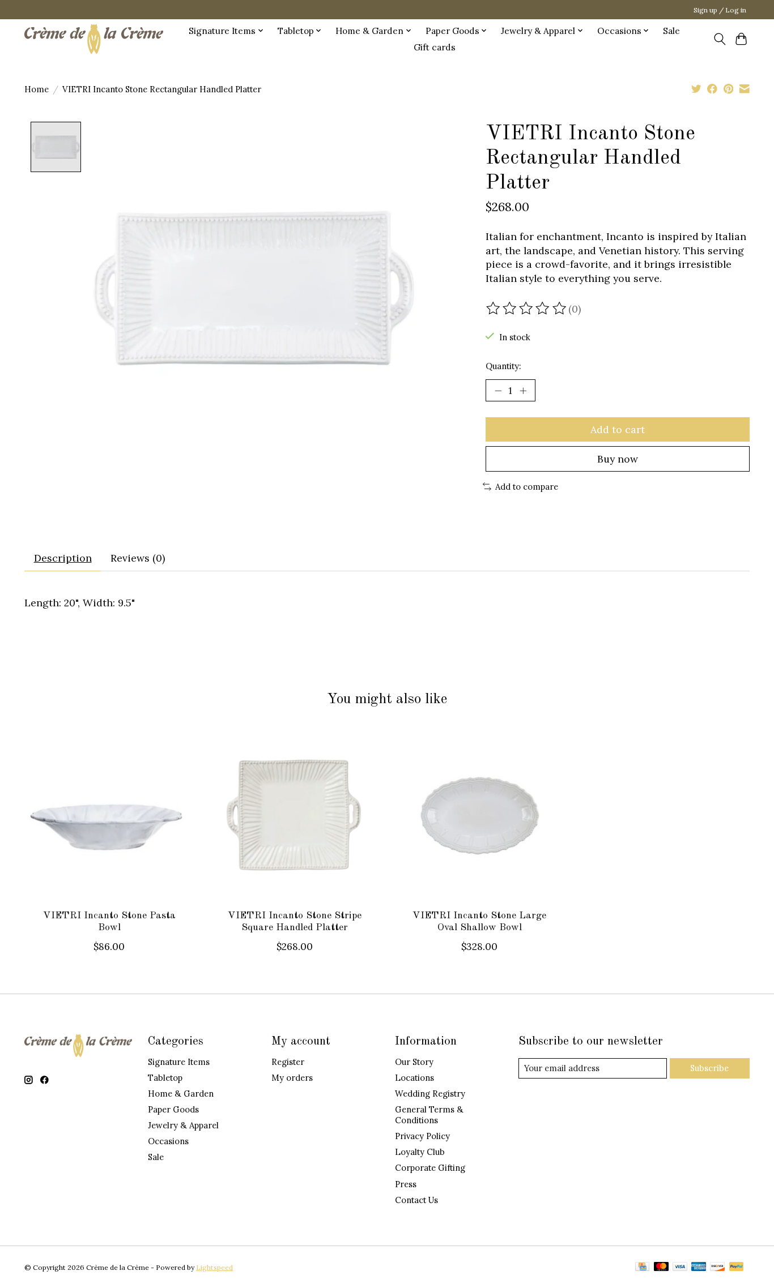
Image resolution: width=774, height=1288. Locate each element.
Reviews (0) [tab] (137, 557)
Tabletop (165, 1077)
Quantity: (503, 366)
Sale (671, 30)
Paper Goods (173, 1109)
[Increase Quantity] (523, 391)
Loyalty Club (420, 1151)
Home (36, 89)
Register (287, 1061)
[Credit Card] (642, 1267)
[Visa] (680, 1267)
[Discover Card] (717, 1267)
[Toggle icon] (719, 39)
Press (405, 1184)
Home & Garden (181, 1093)
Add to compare (526, 486)
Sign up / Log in (720, 10)
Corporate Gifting (430, 1167)
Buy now (617, 458)
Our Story (414, 1061)
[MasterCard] (661, 1267)
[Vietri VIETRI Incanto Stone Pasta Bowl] (109, 815)
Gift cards (435, 47)
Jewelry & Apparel (183, 1125)
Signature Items (179, 1061)
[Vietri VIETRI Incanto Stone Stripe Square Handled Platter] (294, 815)
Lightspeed (214, 1267)
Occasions (168, 1141)
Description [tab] (63, 557)
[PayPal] (736, 1267)
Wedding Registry (430, 1093)
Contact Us (416, 1200)
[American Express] (698, 1267)
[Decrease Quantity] (498, 391)
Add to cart (617, 429)
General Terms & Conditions (429, 1115)
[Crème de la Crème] (93, 38)
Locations (414, 1077)
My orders (292, 1077)
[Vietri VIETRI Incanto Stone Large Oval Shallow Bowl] (479, 815)
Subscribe (709, 1068)
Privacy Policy (422, 1136)
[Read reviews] (527, 308)
